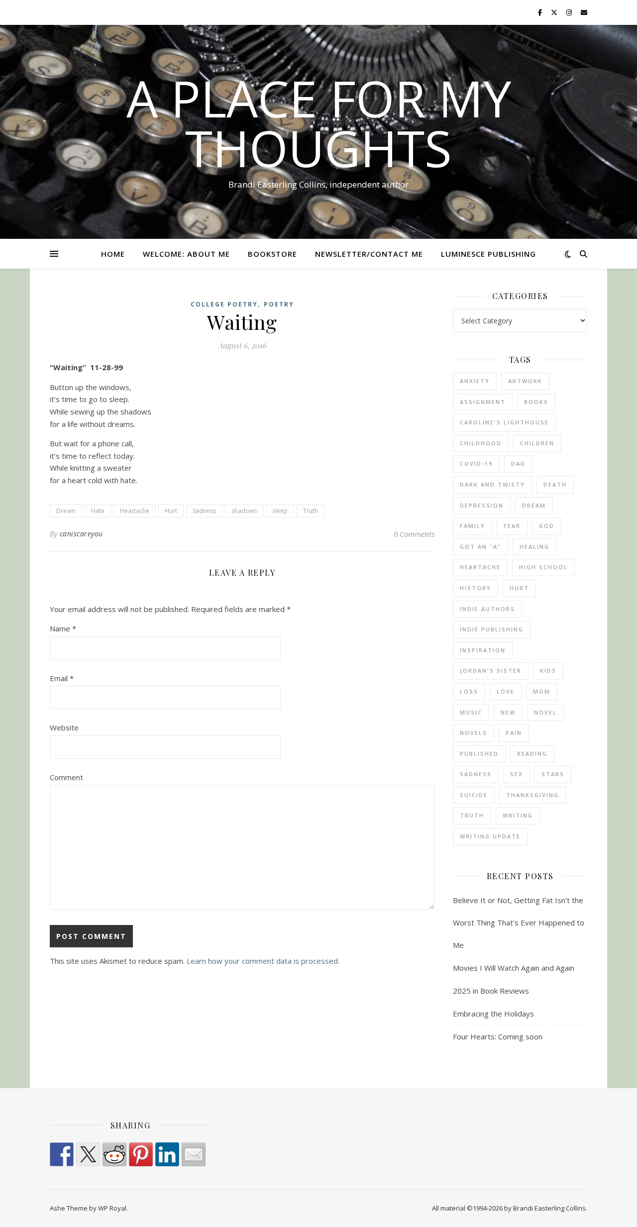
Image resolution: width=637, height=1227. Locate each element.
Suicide (474, 795)
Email (62, 678)
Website (64, 727)
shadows (244, 511)
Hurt (171, 511)
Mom (541, 691)
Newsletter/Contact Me (369, 254)
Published (479, 753)
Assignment (483, 402)
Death (555, 484)
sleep (280, 511)
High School (543, 567)
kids (548, 670)
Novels (473, 732)
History (475, 588)
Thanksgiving (532, 795)
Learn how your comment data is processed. (263, 961)
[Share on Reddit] (114, 1154)
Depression (482, 505)
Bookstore (272, 254)
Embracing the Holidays (493, 1014)
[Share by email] (194, 1154)
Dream (66, 511)
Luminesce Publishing (488, 254)
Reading (532, 753)
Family (472, 525)
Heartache (134, 511)
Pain (514, 732)
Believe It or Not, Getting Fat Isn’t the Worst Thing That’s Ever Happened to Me (518, 922)
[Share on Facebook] (62, 1154)
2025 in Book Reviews (491, 991)
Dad (518, 463)
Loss (469, 691)
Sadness (204, 511)
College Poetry (224, 304)
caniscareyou (81, 533)
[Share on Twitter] (88, 1154)
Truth (310, 511)
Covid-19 (476, 463)
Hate (98, 511)
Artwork (525, 381)
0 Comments (414, 534)
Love (506, 691)
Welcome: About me (186, 254)
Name (63, 628)
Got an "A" (480, 546)
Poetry (279, 304)
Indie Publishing (492, 629)
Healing (534, 546)
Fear (512, 525)
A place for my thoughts (318, 123)
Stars (552, 774)
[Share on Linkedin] (167, 1154)
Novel (545, 712)
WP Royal (112, 1208)
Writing (518, 815)
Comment (66, 777)
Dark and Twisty (492, 484)
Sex (516, 774)
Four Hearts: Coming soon (497, 1036)
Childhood (481, 443)
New (508, 712)
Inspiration (483, 650)
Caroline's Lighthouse (504, 422)
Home (113, 254)
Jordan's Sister (491, 670)
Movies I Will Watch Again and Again (513, 968)
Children (537, 443)
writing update (490, 836)
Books (536, 402)
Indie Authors (487, 609)
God (546, 525)
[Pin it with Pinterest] (141, 1154)
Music (471, 712)
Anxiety (475, 381)
